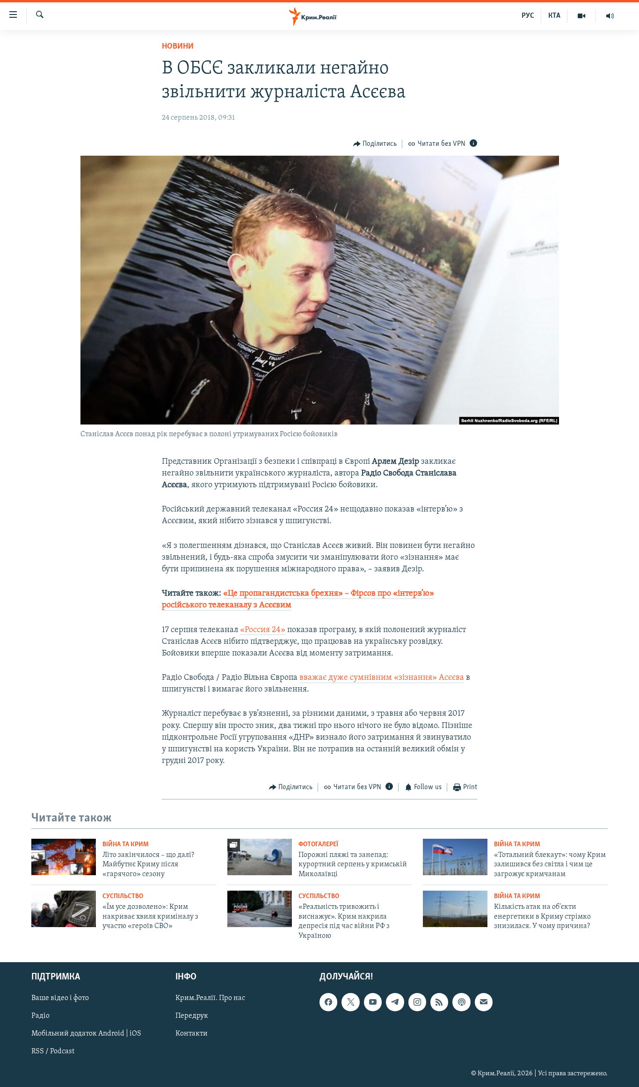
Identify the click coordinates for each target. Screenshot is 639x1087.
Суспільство (122, 896)
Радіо (40, 1016)
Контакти (191, 1033)
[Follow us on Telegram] (395, 1002)
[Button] (375, 144)
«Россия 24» (262, 630)
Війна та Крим (125, 844)
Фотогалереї (318, 844)
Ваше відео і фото (60, 998)
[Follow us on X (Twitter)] (350, 1002)
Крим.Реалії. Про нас (210, 998)
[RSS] (439, 1002)
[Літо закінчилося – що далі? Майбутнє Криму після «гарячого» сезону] (63, 857)
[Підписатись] (484, 1002)
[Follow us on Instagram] (417, 1002)
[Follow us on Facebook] (328, 1002)
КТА (554, 16)
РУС (528, 16)
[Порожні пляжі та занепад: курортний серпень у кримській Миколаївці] (259, 857)
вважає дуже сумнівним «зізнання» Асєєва (381, 678)
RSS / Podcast (52, 1051)
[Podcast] (461, 1002)
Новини (178, 47)
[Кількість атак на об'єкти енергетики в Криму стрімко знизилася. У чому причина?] (455, 909)
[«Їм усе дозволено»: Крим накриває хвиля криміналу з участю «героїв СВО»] (63, 909)
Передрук (191, 1016)
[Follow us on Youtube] (373, 1002)
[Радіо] (610, 15)
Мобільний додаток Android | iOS (86, 1033)
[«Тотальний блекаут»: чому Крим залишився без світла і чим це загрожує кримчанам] (455, 857)
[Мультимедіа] (581, 15)
